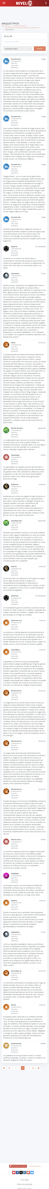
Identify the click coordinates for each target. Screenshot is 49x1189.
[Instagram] (24, 1172)
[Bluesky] (32, 1172)
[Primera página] (4, 1068)
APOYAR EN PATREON (19, 1166)
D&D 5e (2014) (6, 26)
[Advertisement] (24, 14)
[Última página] (38, 1068)
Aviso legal (24, 1180)
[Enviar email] (13, 1172)
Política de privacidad (24, 1184)
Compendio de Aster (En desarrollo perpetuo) (22, 27)
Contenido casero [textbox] (11, 49)
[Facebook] (17, 1172)
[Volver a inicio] (4, 3)
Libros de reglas (20, 26)
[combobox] (17, 48)
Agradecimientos (35, 1166)
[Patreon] (28, 1172)
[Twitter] (21, 1172)
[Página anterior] (9, 1068)
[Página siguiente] (33, 1068)
